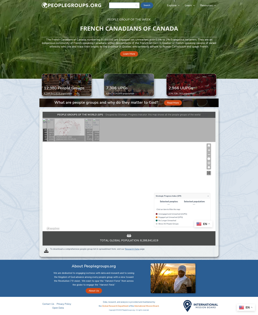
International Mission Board (146, 306)
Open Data (58, 307)
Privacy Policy (64, 304)
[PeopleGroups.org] (71, 5)
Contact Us (48, 304)
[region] (129, 171)
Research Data (132, 249)
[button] (178, 5)
